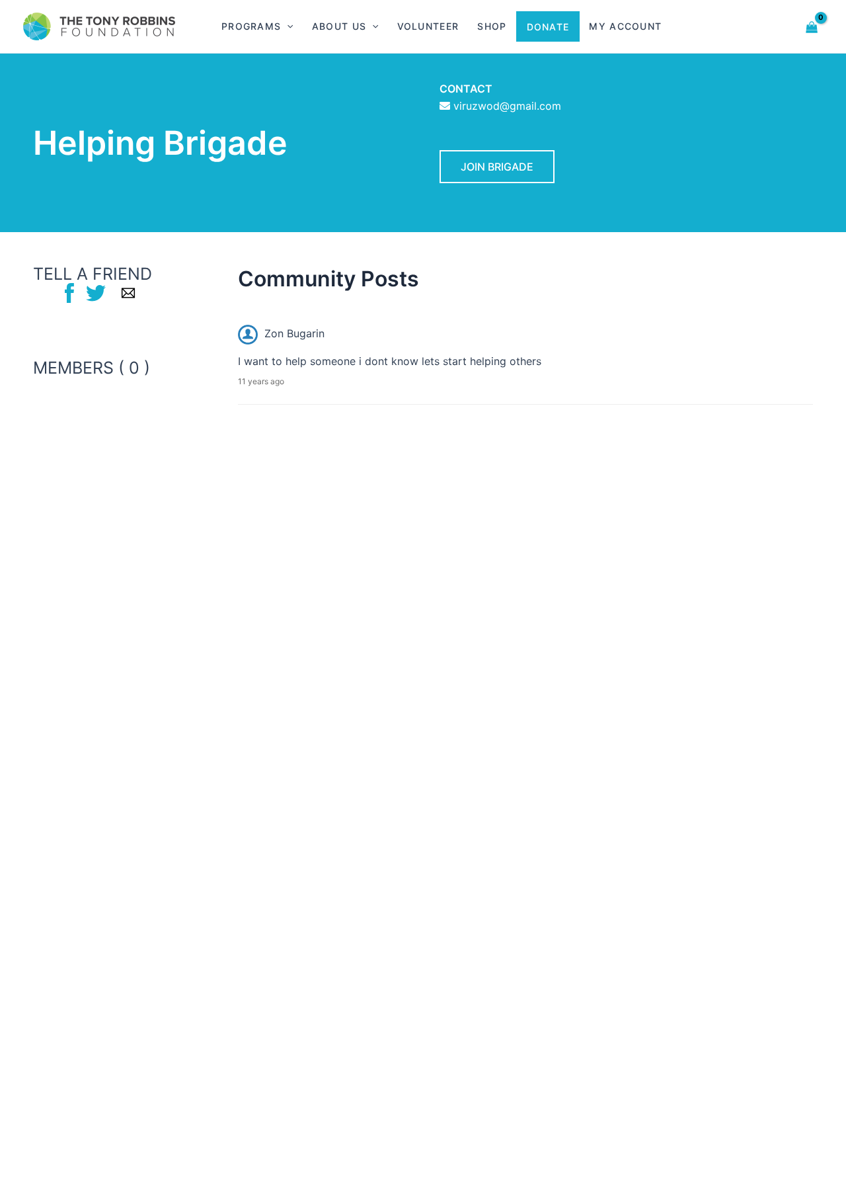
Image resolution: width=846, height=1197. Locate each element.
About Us (339, 26)
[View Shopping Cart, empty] (812, 26)
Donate (548, 26)
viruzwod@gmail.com (507, 105)
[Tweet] (96, 292)
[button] (287, 26)
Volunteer (428, 26)
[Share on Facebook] (69, 292)
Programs (251, 26)
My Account (625, 26)
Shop (491, 26)
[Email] (128, 292)
